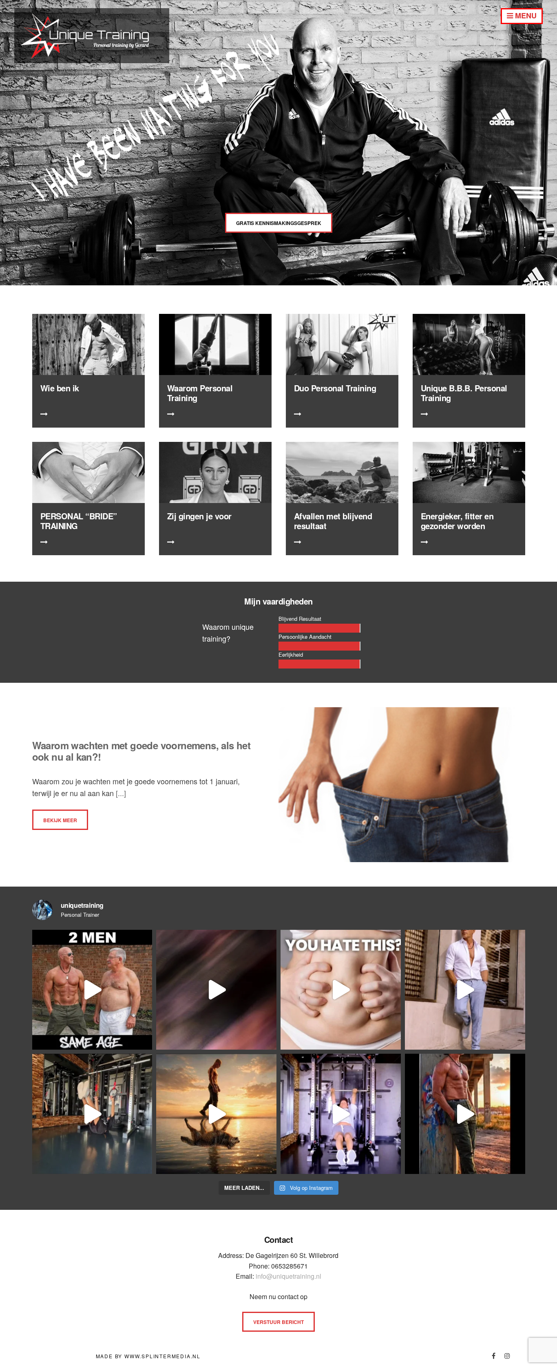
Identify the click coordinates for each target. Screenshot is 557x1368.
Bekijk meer (60, 820)
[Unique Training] (91, 60)
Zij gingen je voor (199, 516)
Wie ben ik (59, 388)
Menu (525, 15)
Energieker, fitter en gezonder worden (457, 521)
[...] (120, 793)
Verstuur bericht (278, 1322)
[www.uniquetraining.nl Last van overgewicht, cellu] (92, 990)
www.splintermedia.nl (162, 1356)
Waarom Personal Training (200, 393)
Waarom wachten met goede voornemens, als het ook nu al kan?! (141, 750)
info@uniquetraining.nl (288, 1276)
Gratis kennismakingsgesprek (278, 223)
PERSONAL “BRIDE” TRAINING (78, 521)
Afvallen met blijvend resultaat (333, 521)
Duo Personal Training (335, 388)
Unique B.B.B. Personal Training (464, 393)
